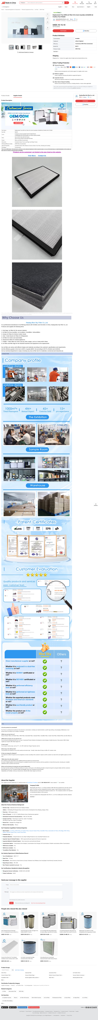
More (2, 1003)
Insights (77, 1011)
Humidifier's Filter (4, 977)
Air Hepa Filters (76, 997)
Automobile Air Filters (53, 830)
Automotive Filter (52, 972)
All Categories (6, 6)
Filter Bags (61, 830)
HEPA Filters (18, 830)
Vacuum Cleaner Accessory (78, 975)
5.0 (81, 97)
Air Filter (36, 9)
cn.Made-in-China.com (62, 1012)
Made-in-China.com (43, 1012)
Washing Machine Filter (77, 977)
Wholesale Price (57, 1011)
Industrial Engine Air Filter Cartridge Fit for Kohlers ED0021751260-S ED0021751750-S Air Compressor (29, 932)
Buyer (66, 6)
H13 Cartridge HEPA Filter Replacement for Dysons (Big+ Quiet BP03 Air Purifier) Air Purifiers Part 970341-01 (48, 932)
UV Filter (4, 991)
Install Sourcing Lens (34, 1007)
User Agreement (56, 1015)
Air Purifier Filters (25, 830)
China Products (28, 1011)
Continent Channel (64, 1011)
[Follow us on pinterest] (94, 1007)
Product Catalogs (20, 970)
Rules (96, 6)
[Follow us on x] (88, 1007)
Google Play (13, 1007)
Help (73, 6)
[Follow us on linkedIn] (96, 1007)
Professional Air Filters (57, 997)
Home (2, 9)
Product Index (71, 1011)
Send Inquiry (63, 30)
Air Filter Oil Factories (24, 997)
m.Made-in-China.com (52, 1012)
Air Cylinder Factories (6, 997)
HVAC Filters (67, 830)
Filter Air (15, 997)
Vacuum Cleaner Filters (34, 830)
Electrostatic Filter (12, 991)
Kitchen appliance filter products (32, 977)
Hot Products (22, 1011)
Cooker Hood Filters (21, 832)
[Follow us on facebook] (86, 1007)
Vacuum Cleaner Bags (29, 975)
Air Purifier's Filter (76, 972)
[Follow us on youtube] (92, 1007)
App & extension (80, 6)
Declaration (63, 1015)
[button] (62, 2)
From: (7, 884)
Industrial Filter (28, 972)
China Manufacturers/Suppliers (38, 1011)
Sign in (95, 3)
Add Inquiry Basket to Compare (26, 52)
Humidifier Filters (44, 830)
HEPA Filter (42, 9)
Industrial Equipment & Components (12, 9)
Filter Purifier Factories (36, 997)
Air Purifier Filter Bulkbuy (7, 1000)
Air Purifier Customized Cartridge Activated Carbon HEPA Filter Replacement (27, 959)
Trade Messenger (22, 1007)
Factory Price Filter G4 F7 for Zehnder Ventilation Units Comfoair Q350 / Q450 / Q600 (9, 959)
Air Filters (12, 830)
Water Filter (51, 977)
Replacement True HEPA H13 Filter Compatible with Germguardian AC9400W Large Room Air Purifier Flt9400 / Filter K (87, 932)
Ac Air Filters (84, 997)
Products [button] (23, 2)
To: (8, 888)
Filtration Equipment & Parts (27, 9)
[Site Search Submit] (66, 2)
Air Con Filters (47, 997)
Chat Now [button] (87, 30)
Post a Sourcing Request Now (38, 903)
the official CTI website (32, 782)
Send (11, 903)
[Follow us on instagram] (90, 1007)
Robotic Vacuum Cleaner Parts (9, 832)
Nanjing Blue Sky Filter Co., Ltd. (62, 19)
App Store (4, 1007)
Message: (7, 891)
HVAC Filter (3, 972)
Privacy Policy (69, 1015)
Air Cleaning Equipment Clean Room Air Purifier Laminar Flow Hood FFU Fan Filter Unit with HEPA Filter (68, 932)
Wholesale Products (49, 1011)
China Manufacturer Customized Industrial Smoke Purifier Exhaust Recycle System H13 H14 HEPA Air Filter (48, 959)
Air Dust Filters (67, 997)
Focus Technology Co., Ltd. (40, 1015)
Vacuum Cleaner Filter (5, 975)
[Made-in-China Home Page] (8, 2)
